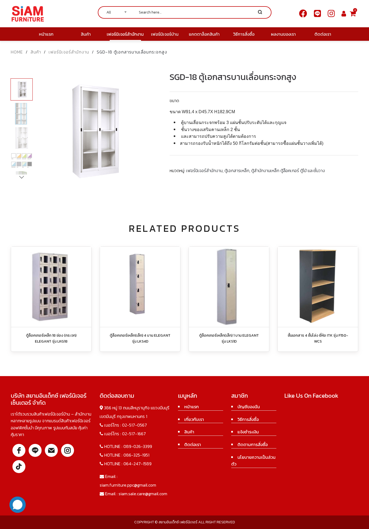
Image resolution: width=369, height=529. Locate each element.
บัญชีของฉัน (248, 406)
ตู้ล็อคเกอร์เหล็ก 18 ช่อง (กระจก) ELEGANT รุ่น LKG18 (51, 338)
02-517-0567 (134, 425)
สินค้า (36, 52)
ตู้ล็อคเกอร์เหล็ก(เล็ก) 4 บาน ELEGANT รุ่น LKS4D (140, 338)
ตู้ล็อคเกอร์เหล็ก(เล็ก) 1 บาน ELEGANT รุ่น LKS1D (229, 338)
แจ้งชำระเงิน (248, 431)
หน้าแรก (191, 406)
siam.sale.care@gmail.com (143, 493)
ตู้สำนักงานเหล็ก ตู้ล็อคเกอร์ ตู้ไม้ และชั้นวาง (288, 170)
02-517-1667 (134, 433)
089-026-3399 (137, 446)
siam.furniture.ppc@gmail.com (128, 485)
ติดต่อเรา (192, 444)
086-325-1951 (136, 455)
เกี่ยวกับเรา (194, 419)
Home (17, 52)
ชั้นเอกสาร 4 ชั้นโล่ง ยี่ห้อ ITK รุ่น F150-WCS (318, 338)
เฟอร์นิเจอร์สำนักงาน (69, 52)
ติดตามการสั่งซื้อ (252, 444)
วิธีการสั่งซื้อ (248, 419)
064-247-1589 (137, 463)
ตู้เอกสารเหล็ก (236, 170)
